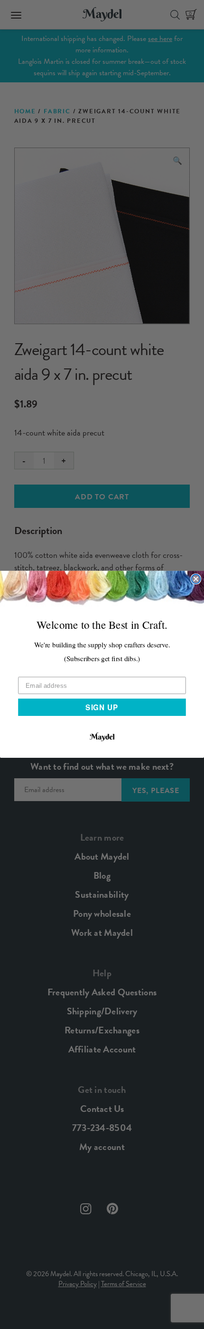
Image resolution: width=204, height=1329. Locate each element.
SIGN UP (102, 707)
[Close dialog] (195, 579)
